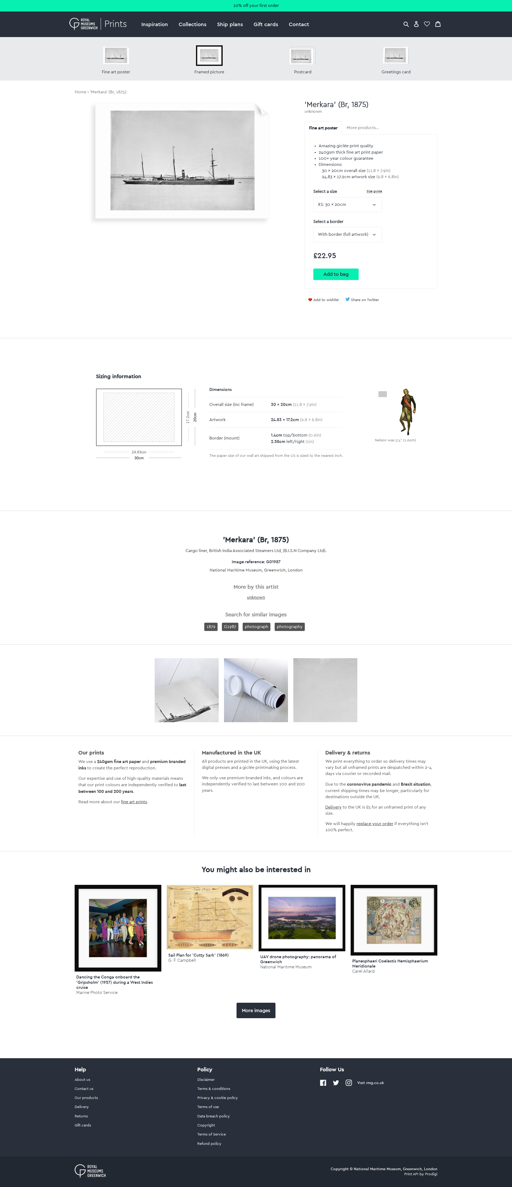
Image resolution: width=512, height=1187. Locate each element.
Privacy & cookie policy (217, 1098)
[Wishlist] (427, 24)
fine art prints (134, 802)
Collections (192, 24)
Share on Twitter (365, 300)
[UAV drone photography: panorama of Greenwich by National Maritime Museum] (302, 918)
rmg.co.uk (375, 1082)
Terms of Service (211, 1134)
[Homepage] (99, 24)
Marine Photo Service (97, 992)
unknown (313, 111)
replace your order (375, 824)
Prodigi (431, 1174)
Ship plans (230, 24)
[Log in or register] (416, 24)
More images (256, 1010)
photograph (256, 627)
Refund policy (209, 1144)
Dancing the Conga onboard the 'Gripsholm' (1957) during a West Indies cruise (114, 982)
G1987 (230, 627)
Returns (81, 1116)
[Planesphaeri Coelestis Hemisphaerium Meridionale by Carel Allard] (394, 920)
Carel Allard (363, 971)
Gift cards (266, 24)
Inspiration (154, 24)
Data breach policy (213, 1116)
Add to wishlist (326, 300)
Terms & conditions (213, 1089)
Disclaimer (206, 1080)
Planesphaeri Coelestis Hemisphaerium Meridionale (390, 963)
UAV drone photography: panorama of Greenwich (298, 959)
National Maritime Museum (286, 966)
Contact (299, 24)
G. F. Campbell (182, 960)
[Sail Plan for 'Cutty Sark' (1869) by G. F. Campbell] (210, 948)
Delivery (333, 807)
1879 (210, 627)
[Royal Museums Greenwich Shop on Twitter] (336, 1085)
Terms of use (208, 1107)
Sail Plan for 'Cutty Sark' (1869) (198, 955)
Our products (86, 1098)
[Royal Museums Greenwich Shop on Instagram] (349, 1085)
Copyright (206, 1125)
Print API (411, 1174)
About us (82, 1080)
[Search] (406, 24)
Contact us (84, 1089)
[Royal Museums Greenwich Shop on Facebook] (323, 1085)
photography (290, 627)
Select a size (347, 191)
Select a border (328, 221)
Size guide (374, 191)
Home (80, 92)
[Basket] (438, 24)
